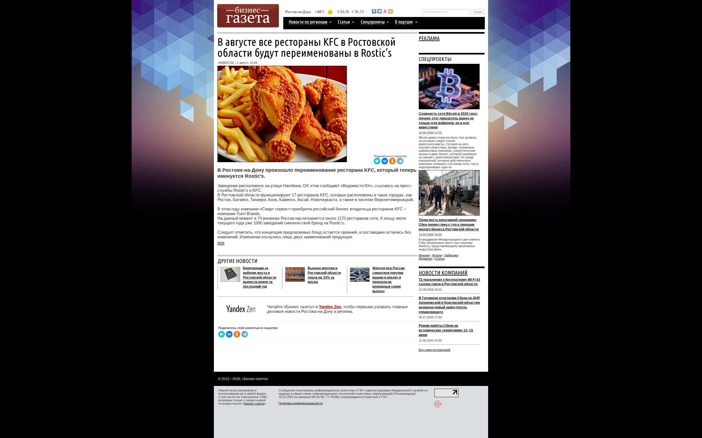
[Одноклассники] (392, 161)
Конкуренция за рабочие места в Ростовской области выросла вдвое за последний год (259, 277)
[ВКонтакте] (384, 161)
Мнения (424, 255)
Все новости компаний (434, 349)
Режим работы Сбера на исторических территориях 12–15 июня (446, 330)
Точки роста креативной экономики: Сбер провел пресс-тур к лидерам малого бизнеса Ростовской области (449, 224)
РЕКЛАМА (429, 38)
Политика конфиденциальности (300, 403)
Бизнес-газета (254, 403)
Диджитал (425, 258)
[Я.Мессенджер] (377, 161)
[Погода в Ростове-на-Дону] (325, 12)
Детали (437, 255)
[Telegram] (400, 161)
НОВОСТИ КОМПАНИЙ (443, 273)
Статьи (440, 258)
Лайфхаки (451, 255)
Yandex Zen (330, 306)
